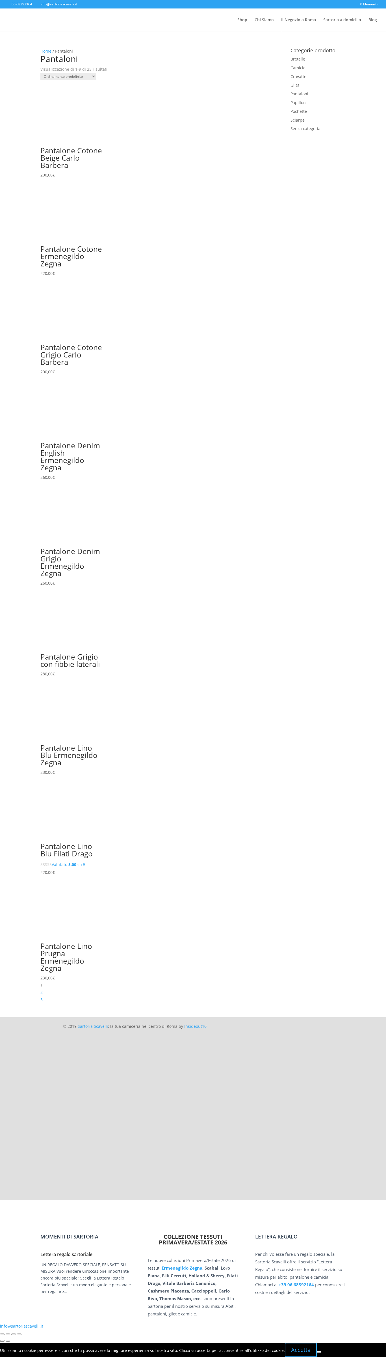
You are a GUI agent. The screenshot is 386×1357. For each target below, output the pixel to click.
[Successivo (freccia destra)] (8, 1341)
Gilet (294, 85)
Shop (242, 20)
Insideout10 (195, 1026)
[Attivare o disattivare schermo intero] (8, 1334)
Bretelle (297, 59)
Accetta (301, 1350)
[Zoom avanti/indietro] (2, 1334)
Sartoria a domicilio (342, 20)
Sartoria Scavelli (93, 1026)
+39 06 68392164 (296, 1284)
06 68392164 (22, 4)
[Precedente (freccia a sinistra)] (2, 1341)
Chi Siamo (264, 20)
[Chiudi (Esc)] (19, 1334)
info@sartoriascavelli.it (21, 1326)
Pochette (298, 111)
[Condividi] (13, 1334)
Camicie (297, 67)
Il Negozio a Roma (298, 20)
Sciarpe (297, 120)
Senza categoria (305, 128)
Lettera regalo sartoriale (66, 1254)
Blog (372, 20)
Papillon (298, 102)
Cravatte (298, 76)
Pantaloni (299, 93)
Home (45, 51)
